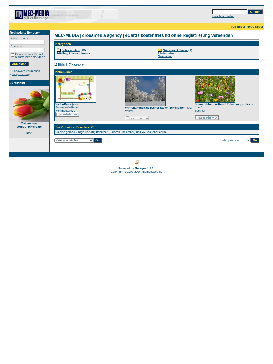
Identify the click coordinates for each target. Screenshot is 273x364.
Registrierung (21, 74)
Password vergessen (26, 70)
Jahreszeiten (71, 50)
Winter (129, 110)
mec (76, 104)
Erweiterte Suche (223, 16)
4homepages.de (152, 171)
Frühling (62, 53)
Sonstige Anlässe (175, 50)
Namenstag (165, 56)
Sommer (74, 53)
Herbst (85, 53)
